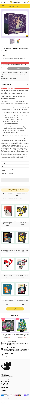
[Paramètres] (25, 2)
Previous (1, 23)
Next (28, 23)
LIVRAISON (4, 180)
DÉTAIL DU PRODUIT (7, 84)
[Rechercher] (4, 2)
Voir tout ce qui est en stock (15, 309)
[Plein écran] (27, 36)
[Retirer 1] (2, 68)
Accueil (2, 5)
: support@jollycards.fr (8, 379)
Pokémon (3, 47)
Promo (3, 318)
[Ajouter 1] (6, 68)
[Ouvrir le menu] (1, 2)
